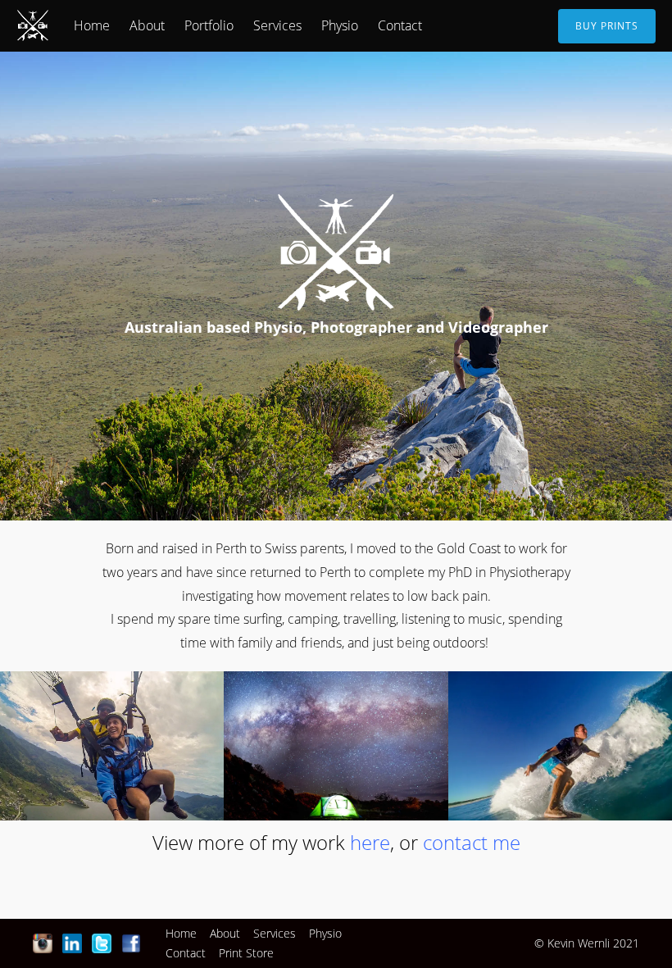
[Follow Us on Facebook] (131, 943)
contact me (471, 842)
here (370, 842)
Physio (339, 25)
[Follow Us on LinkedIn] (72, 943)
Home (92, 25)
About (147, 25)
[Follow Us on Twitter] (101, 943)
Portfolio (209, 25)
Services (277, 25)
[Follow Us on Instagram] (42, 943)
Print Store (246, 953)
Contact (400, 25)
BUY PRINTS (606, 26)
